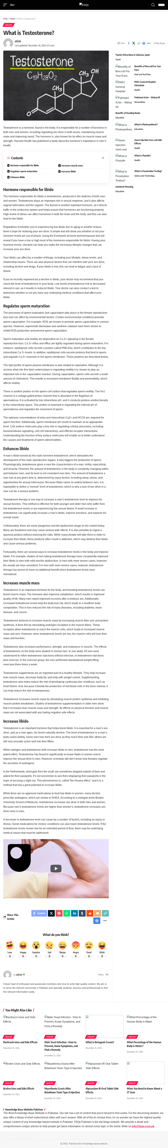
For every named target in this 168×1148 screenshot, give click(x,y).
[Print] (143, 43)
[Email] (97, 913)
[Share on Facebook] (128, 43)
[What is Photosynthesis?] (124, 129)
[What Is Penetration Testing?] (124, 175)
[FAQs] (84, 5)
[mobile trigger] (6, 5)
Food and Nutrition (142, 74)
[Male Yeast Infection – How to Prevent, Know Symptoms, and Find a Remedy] (63, 1026)
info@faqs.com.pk (143, 1126)
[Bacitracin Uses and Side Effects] (22, 1026)
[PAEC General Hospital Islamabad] (124, 86)
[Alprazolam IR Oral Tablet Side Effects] (105, 1073)
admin (18, 40)
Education (120, 117)
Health (8, 25)
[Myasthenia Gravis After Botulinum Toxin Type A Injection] (63, 1073)
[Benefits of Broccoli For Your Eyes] (124, 71)
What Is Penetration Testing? (148, 171)
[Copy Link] (138, 43)
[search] (153, 5)
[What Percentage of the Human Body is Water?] (146, 1026)
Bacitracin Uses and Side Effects (20, 1042)
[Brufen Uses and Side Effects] (22, 1073)
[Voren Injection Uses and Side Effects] (124, 144)
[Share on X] (133, 43)
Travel (118, 59)
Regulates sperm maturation (23, 171)
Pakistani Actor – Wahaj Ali (147, 97)
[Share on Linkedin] (74, 913)
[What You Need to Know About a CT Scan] (146, 1073)
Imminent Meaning (124, 186)
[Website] (107, 974)
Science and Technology (144, 175)
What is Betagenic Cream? (100, 1042)
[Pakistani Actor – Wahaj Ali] (124, 102)
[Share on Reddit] (89, 913)
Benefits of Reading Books (128, 113)
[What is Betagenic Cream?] (105, 1026)
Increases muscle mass (72, 165)
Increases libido (68, 171)
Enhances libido (17, 177)
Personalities (139, 102)
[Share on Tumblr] (82, 913)
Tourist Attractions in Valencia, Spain (133, 54)
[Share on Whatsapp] (66, 913)
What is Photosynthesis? (146, 124)
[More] (149, 43)
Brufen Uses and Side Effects (18, 1088)
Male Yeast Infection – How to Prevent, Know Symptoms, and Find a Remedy (61, 1046)
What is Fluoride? (142, 155)
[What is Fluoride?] (124, 160)
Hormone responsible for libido (24, 165)
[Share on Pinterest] (59, 913)
